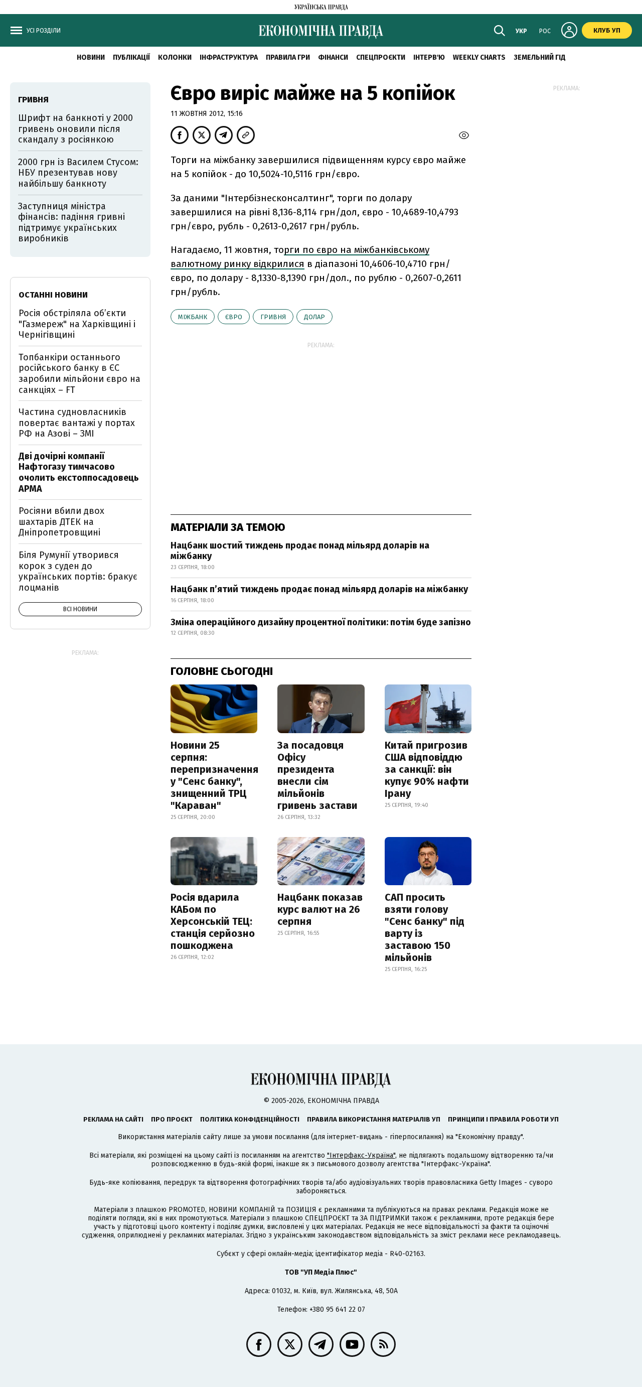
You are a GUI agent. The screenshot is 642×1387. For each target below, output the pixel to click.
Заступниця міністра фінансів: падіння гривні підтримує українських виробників (71, 222)
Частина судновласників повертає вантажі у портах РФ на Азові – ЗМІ (77, 422)
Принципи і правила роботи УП (503, 1119)
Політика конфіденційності (249, 1119)
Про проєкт (172, 1119)
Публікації (131, 57)
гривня (273, 317)
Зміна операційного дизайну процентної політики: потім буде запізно (321, 622)
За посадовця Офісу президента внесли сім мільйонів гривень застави (317, 775)
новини (91, 57)
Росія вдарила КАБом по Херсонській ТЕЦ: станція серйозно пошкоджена (213, 921)
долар (314, 317)
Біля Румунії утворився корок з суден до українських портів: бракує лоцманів (78, 571)
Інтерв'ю (429, 57)
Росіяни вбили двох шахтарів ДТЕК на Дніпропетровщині (61, 521)
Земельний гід (540, 57)
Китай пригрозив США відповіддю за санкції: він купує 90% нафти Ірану (427, 769)
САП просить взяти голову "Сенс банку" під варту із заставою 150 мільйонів (424, 927)
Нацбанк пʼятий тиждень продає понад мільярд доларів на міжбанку (319, 589)
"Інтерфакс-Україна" (361, 1155)
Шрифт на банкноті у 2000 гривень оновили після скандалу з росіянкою (75, 128)
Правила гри (288, 57)
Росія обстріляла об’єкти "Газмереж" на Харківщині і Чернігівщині (77, 324)
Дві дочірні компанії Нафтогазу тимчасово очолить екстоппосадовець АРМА (79, 472)
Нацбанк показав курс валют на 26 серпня (320, 909)
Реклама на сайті (113, 1119)
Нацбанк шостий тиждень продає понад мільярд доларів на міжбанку (300, 551)
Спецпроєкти (380, 57)
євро (233, 317)
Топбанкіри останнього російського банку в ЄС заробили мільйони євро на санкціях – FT (79, 373)
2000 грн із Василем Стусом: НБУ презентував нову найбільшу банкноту (78, 173)
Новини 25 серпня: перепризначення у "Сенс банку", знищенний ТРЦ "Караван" (214, 775)
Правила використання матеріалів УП (373, 1119)
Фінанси (333, 57)
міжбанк (192, 317)
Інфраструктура (229, 57)
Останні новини (53, 295)
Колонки (175, 57)
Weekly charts (479, 57)
